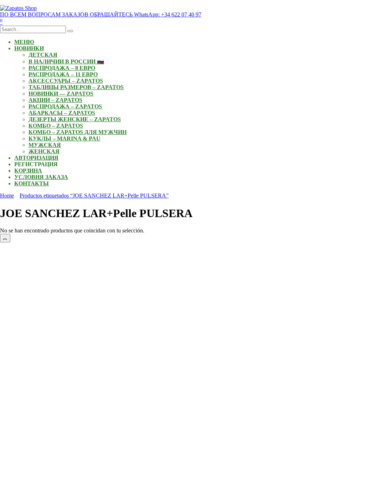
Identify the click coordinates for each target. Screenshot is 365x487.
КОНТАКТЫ (31, 183)
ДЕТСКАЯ (43, 55)
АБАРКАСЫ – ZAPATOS (62, 113)
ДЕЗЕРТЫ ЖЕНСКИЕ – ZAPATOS (75, 119)
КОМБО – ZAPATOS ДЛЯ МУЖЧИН (78, 132)
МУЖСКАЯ (45, 145)
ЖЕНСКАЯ (44, 151)
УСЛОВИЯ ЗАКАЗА (41, 177)
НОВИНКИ (29, 48)
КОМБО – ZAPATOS (56, 126)
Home (7, 196)
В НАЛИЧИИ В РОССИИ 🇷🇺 (66, 61)
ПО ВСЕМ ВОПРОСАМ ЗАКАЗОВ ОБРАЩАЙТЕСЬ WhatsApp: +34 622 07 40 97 (100, 14)
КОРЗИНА (28, 171)
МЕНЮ (24, 42)
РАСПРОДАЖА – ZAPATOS (65, 106)
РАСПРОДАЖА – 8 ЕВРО (62, 68)
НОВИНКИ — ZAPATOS (61, 94)
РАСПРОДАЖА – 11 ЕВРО (63, 74)
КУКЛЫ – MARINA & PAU (65, 138)
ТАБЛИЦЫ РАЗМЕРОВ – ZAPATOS (76, 87)
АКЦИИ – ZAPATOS (55, 100)
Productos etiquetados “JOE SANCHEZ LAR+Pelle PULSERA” (94, 196)
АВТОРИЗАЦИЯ (36, 158)
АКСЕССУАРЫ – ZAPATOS (66, 81)
